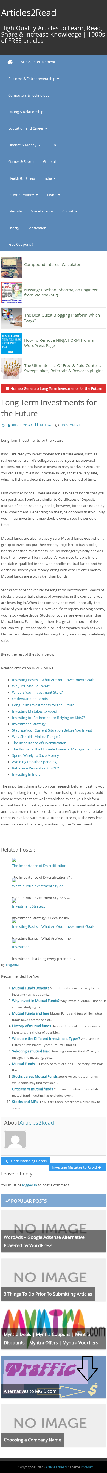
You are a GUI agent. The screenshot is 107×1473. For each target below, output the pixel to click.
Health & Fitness (21, 178)
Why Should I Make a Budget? (36, 736)
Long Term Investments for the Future (43, 704)
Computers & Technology (28, 95)
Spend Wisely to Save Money (35, 755)
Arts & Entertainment (38, 61)
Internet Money (21, 194)
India (48, 178)
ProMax (87, 1467)
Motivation (37, 227)
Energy (13, 227)
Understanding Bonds (30, 698)
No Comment (70, 425)
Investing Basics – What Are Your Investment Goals (53, 679)
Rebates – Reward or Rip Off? (35, 768)
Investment (21, 946)
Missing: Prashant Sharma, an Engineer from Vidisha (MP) (61, 292)
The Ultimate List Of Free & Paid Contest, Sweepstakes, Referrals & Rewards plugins (63, 368)
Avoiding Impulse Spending (34, 761)
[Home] (10, 62)
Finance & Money (22, 144)
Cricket (68, 211)
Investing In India (26, 774)
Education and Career (25, 128)
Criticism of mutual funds (32, 1088)
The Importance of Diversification (39, 742)
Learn (52, 194)
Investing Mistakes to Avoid (34, 711)
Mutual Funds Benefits (30, 987)
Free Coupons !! (20, 244)
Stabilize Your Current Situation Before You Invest (52, 730)
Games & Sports (21, 161)
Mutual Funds (23, 1063)
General (49, 161)
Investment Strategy (29, 723)
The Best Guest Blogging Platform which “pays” (62, 317)
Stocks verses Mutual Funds (35, 1076)
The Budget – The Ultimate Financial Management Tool (56, 749)
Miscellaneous (42, 211)
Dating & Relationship (25, 111)
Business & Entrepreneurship (31, 78)
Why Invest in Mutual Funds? (36, 1000)
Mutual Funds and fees (30, 1013)
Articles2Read (29, 12)
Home (15, 388)
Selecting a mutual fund (31, 1051)
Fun (53, 144)
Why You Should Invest (31, 686)
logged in (29, 1185)
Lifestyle (15, 211)
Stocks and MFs (25, 1101)
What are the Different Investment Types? (46, 1038)
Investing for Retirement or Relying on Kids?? (48, 717)
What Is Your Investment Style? (37, 692)
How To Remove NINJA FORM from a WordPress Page (59, 342)
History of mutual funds (31, 1025)
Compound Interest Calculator (52, 264)
